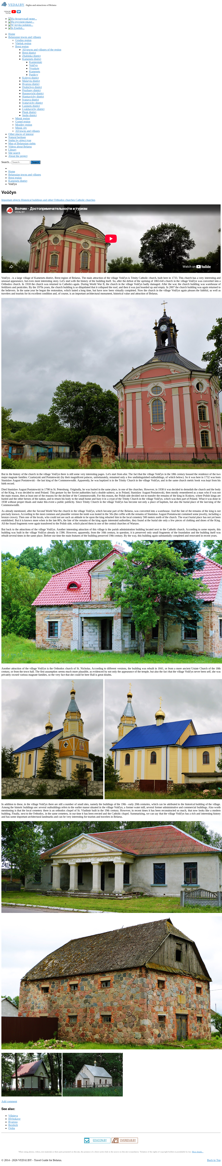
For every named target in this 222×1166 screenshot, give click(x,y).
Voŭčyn (33, 65)
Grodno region (23, 40)
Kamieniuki (35, 62)
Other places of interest (20, 134)
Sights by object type (19, 140)
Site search (14, 152)
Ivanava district (30, 99)
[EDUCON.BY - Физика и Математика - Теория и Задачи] (97, 1142)
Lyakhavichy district (33, 109)
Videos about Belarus (20, 146)
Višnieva (13, 1115)
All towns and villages (27, 130)
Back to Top (214, 1160)
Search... (6, 162)
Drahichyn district (32, 87)
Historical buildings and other (37, 200)
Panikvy (33, 74)
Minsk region (22, 118)
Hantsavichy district (33, 96)
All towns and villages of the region (41, 49)
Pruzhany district (31, 90)
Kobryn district (30, 77)
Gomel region (22, 121)
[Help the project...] (19, 12)
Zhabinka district (31, 55)
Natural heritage (17, 137)
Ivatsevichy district (32, 102)
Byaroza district (30, 84)
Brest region (22, 46)
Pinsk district (29, 112)
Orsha (11, 1128)
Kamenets (34, 71)
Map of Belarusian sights (22, 143)
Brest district (29, 52)
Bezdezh (13, 1125)
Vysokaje (34, 68)
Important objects (11, 200)
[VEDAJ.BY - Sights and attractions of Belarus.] (4, 6)
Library (12, 149)
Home (11, 34)
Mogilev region (23, 124)
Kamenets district (31, 59)
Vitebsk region (23, 43)
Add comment (9, 1101)
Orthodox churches (65, 200)
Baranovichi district (33, 93)
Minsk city (21, 127)
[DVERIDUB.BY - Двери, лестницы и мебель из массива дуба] (124, 1142)
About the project (17, 156)
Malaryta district (31, 80)
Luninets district (31, 105)
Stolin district (29, 115)
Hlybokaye (14, 1118)
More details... (197, 1152)
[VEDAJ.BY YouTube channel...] (13, 12)
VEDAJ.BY (16, 5)
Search (35, 162)
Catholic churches (85, 200)
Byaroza (13, 1121)
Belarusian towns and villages (24, 37)
